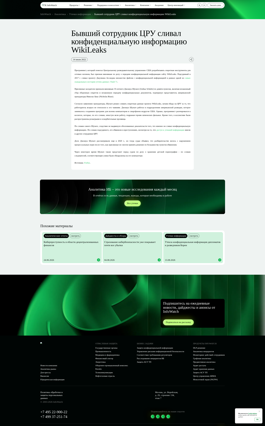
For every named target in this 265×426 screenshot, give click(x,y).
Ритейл (98, 369)
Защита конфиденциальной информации (155, 348)
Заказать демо (215, 5)
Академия (159, 5)
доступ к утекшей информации (170, 130)
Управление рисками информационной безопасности (160, 351)
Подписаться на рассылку (178, 322)
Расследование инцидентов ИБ (150, 358)
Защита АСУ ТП (144, 362)
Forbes (87, 163)
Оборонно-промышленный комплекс (111, 365)
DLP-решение (199, 348)
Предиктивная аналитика (204, 362)
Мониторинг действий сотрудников (209, 355)
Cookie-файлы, (252, 413)
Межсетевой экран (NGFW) (205, 379)
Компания (144, 5)
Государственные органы (106, 348)
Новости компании (48, 365)
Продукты (73, 5)
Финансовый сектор (104, 358)
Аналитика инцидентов (203, 351)
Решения (88, 5)
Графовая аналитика (202, 358)
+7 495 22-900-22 (53, 412)
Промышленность (103, 351)
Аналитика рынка (48, 369)
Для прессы (45, 372)
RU (204, 5)
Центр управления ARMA (204, 376)
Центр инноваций (175, 5)
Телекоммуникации (104, 372)
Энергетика (100, 362)
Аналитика (130, 5)
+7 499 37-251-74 (53, 417)
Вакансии (44, 376)
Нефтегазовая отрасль (105, 376)
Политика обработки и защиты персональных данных (51, 395)
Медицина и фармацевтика (107, 355)
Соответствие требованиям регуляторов (154, 355)
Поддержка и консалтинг (108, 5)
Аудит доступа (199, 365)
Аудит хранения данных (203, 369)
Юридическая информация (52, 379)
